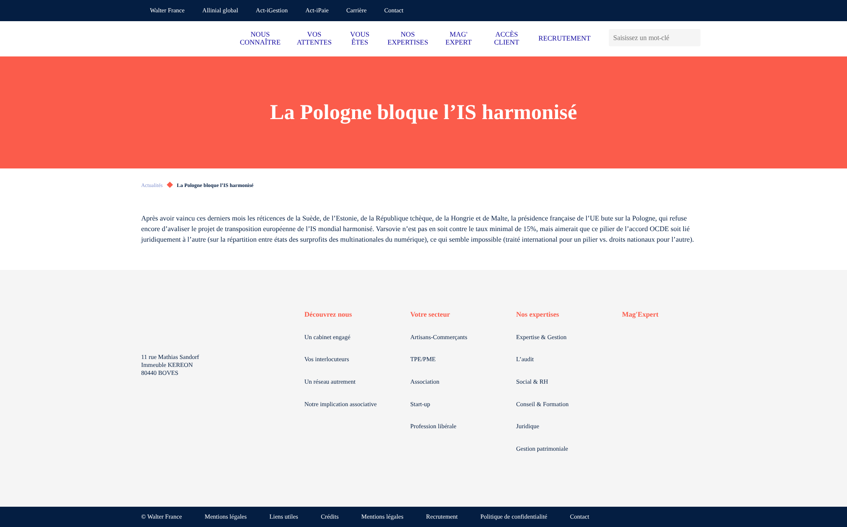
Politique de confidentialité (513, 517)
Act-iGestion (272, 10)
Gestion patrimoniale (542, 449)
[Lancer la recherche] (694, 37)
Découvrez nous (328, 314)
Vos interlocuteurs (326, 359)
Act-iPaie (317, 10)
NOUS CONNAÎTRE (260, 38)
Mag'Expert (640, 314)
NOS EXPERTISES (407, 38)
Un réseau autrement (330, 382)
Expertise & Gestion (541, 337)
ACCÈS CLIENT (506, 38)
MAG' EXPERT (459, 38)
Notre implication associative (340, 404)
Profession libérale (433, 426)
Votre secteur (430, 314)
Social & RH (532, 382)
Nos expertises (537, 314)
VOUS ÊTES (360, 38)
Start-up (420, 404)
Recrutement (442, 517)
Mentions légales (226, 517)
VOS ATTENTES (314, 38)
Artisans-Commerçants (438, 337)
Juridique (527, 426)
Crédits (329, 517)
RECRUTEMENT (564, 38)
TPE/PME (423, 359)
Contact (394, 10)
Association (424, 382)
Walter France (167, 10)
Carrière (356, 10)
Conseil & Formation (542, 404)
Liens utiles (284, 517)
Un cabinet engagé (327, 337)
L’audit (525, 359)
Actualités (152, 185)
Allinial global (220, 10)
